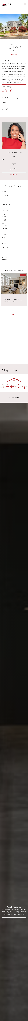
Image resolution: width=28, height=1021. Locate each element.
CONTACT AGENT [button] (14, 174)
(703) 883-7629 (14, 164)
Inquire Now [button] (14, 54)
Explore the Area (14, 397)
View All (14, 314)
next (15, 309)
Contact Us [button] (14, 919)
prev (12, 309)
